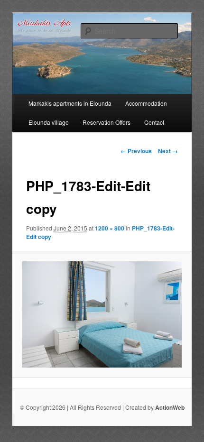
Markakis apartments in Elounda (69, 103)
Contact (154, 122)
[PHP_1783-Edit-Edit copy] (101, 314)
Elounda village (48, 122)
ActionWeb (170, 407)
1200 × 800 (109, 228)
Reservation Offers (106, 122)
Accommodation (146, 103)
